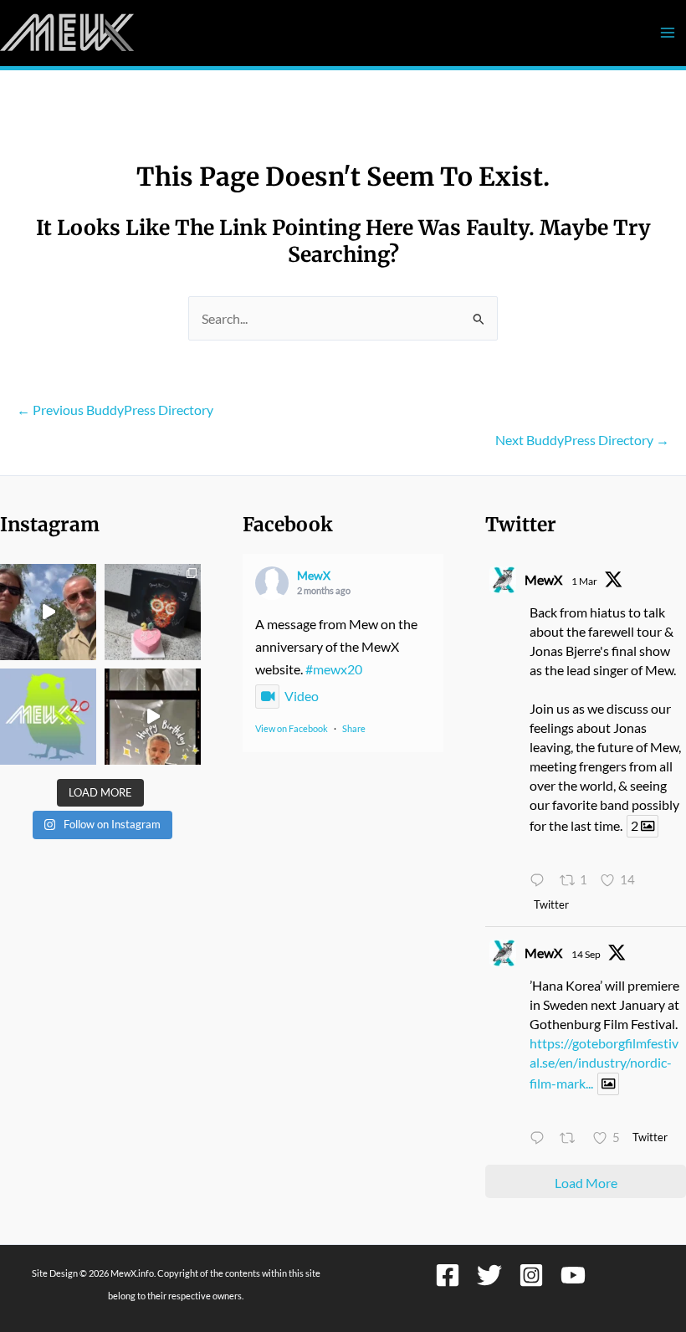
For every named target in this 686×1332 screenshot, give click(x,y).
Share (354, 728)
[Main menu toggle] (667, 33)
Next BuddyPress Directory (582, 440)
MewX (313, 575)
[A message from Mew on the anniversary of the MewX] (48, 612)
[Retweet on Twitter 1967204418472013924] (571, 1139)
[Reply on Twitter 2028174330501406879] (540, 881)
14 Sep (586, 954)
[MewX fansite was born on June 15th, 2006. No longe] (153, 612)
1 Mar (584, 581)
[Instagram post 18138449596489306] (48, 717)
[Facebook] (447, 1275)
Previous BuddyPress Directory (115, 410)
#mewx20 (333, 669)
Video (301, 696)
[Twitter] (489, 1275)
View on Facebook (291, 728)
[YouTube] (573, 1275)
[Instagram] (531, 1275)
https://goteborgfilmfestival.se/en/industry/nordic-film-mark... (604, 1063)
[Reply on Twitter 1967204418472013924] (540, 1139)
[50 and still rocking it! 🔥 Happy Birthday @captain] (153, 717)
